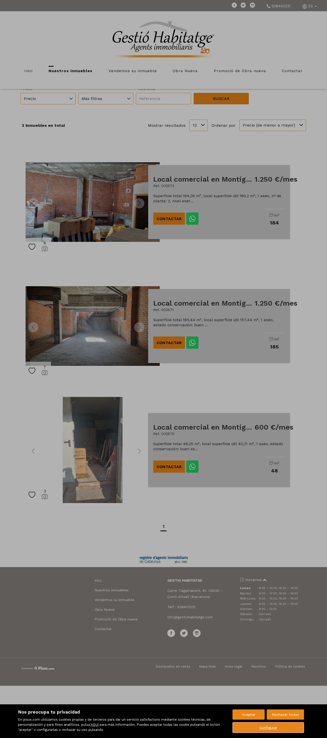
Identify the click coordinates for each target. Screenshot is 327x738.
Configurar (268, 728)
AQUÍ (95, 725)
